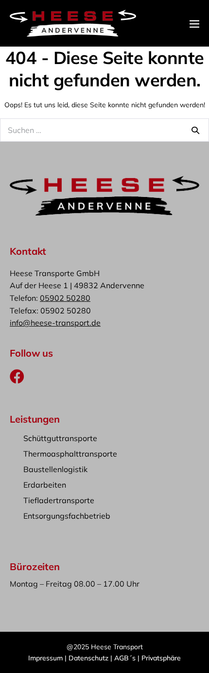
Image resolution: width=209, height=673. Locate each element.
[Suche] (195, 130)
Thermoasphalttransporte (70, 454)
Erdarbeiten (44, 485)
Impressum (45, 658)
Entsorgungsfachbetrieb (66, 516)
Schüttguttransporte (60, 438)
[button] (17, 376)
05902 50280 (65, 298)
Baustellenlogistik (55, 469)
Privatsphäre (161, 658)
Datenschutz (88, 658)
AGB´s (126, 658)
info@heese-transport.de (55, 323)
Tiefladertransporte (58, 500)
